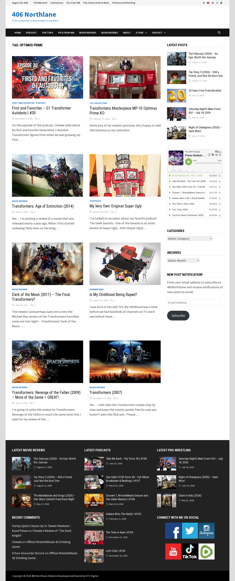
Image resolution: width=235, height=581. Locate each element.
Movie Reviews (87, 32)
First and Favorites (23, 102)
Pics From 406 (73, 2)
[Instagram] (217, 2)
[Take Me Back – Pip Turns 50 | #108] (94, 459)
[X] (213, 2)
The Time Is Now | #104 (119, 532)
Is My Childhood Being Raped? (113, 294)
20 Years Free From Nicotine (205, 90)
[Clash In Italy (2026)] (166, 496)
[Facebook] (204, 2)
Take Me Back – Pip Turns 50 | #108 (126, 458)
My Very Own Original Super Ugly (116, 206)
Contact (157, 32)
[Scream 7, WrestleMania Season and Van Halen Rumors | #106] (94, 496)
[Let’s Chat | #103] (94, 551)
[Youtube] (208, 2)
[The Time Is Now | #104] (94, 533)
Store (139, 32)
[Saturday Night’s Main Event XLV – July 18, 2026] (176, 110)
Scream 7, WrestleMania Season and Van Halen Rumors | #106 (127, 497)
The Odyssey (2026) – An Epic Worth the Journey (203, 55)
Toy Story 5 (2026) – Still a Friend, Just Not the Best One (206, 73)
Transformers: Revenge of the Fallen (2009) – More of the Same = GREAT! (46, 395)
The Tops (47, 32)
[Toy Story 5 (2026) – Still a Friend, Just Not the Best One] (176, 73)
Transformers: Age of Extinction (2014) (43, 206)
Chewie (17, 542)
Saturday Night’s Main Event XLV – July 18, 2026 (205, 110)
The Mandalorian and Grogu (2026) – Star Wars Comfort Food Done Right (54, 497)
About (127, 32)
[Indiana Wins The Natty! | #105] (94, 515)
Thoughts (95, 200)
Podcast (31, 32)
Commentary (56, 2)
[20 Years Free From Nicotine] (176, 91)
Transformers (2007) (106, 392)
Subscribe (178, 315)
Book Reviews (109, 32)
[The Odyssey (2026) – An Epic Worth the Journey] (176, 54)
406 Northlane (34, 14)
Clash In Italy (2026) (190, 495)
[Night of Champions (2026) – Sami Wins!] (176, 128)
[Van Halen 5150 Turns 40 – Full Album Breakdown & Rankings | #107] (94, 478)
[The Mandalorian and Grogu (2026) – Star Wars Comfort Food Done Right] (21, 496)
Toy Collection (98, 103)
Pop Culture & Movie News (96, 2)
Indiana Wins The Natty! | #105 (123, 514)
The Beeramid (40, 2)
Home (18, 32)
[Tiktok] (221, 2)
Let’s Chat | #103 (115, 550)
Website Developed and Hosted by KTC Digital (73, 575)
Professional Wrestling (123, 2)
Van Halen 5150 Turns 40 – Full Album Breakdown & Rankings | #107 (127, 478)
